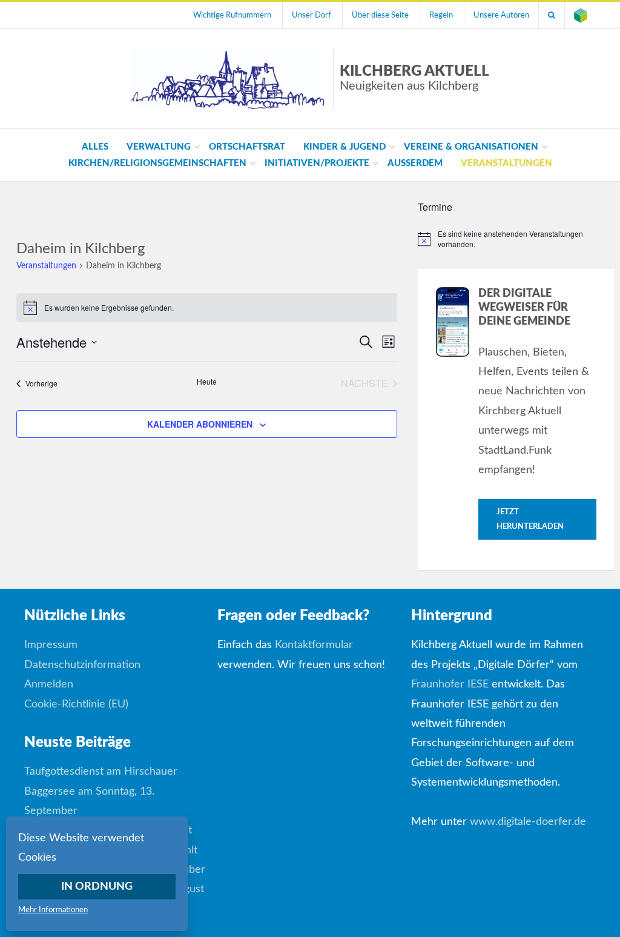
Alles (95, 146)
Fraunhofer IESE (450, 684)
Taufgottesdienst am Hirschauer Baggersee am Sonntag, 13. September (100, 791)
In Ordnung (97, 886)
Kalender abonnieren (199, 424)
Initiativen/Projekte (317, 163)
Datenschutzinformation (82, 665)
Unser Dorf (311, 15)
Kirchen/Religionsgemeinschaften (157, 163)
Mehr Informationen (53, 910)
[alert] (516, 239)
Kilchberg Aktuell (414, 78)
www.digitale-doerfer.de (528, 821)
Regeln (441, 15)
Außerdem (415, 163)
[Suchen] (551, 15)
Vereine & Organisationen (471, 146)
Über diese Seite (380, 15)
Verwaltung (159, 146)
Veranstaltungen (506, 163)
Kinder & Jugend (344, 146)
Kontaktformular (314, 645)
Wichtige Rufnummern (232, 15)
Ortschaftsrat (247, 146)
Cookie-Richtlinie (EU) (76, 704)
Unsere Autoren (501, 15)
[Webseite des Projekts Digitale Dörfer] (580, 15)
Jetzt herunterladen (530, 519)
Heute (207, 381)
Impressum (51, 645)
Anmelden (48, 684)
